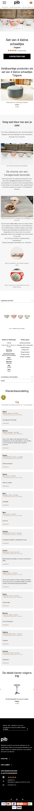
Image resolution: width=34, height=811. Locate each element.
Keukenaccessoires (25, 343)
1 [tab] (11, 28)
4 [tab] (19, 28)
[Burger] (4, 2)
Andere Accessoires (15, 7)
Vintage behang (25, 347)
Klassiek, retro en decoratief (25, 345)
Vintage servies (25, 354)
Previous (1, 20)
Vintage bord (25, 350)
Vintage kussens (25, 352)
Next (32, 20)
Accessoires (5, 7)
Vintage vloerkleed (25, 356)
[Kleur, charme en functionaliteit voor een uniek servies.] (17, 275)
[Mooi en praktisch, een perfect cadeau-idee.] (17, 253)
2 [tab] (14, 28)
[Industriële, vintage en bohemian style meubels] (17, 2)
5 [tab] (22, 28)
